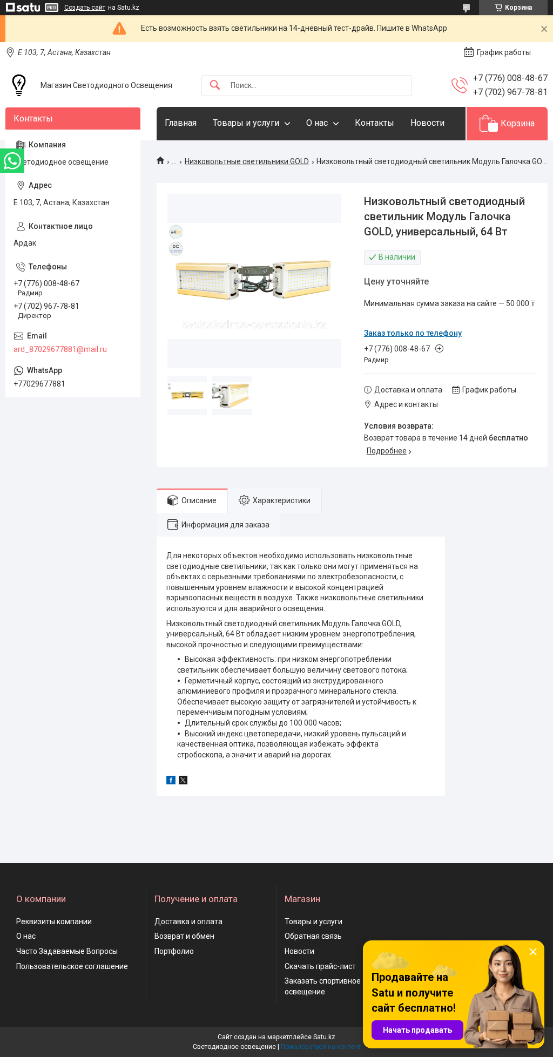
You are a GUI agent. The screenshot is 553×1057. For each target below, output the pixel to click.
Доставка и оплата (188, 921)
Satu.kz (324, 1037)
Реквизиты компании (54, 921)
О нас (317, 123)
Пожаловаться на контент (321, 1047)
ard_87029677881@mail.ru (60, 349)
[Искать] (214, 85)
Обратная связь (313, 936)
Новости (427, 123)
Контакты (374, 123)
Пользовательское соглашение (72, 966)
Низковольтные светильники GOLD (247, 161)
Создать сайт (84, 7)
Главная (181, 123)
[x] (183, 781)
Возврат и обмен (184, 936)
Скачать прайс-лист (320, 966)
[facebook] (171, 781)
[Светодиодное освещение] (18, 85)
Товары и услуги (246, 123)
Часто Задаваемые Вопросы (67, 951)
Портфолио (174, 951)
